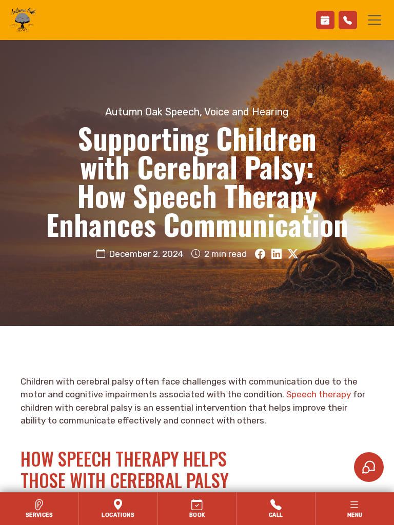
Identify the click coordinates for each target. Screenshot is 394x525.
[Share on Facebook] (260, 254)
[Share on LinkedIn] (276, 254)
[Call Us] (348, 20)
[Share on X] (293, 254)
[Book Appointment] (325, 20)
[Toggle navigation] (374, 20)
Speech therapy (318, 394)
